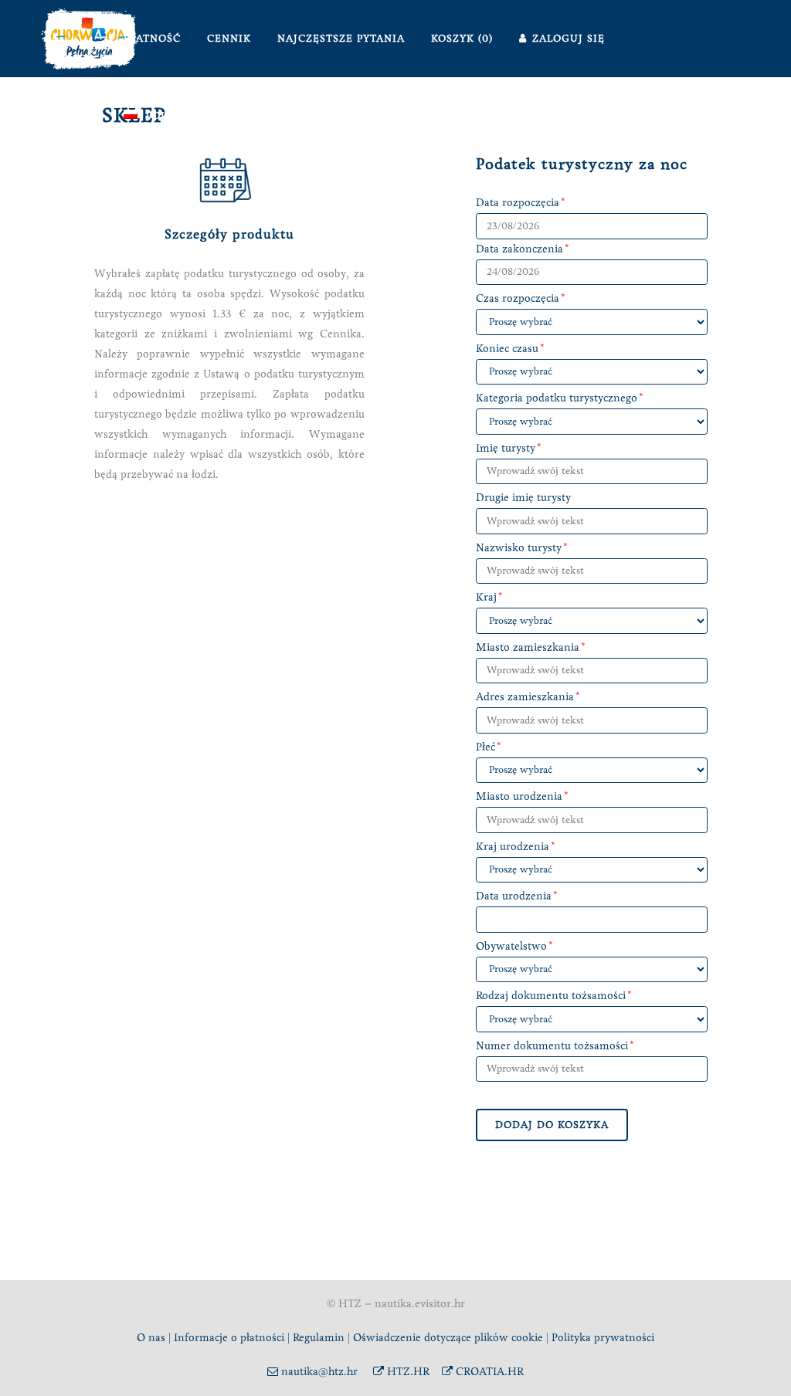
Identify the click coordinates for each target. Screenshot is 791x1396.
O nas (151, 1337)
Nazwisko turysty (519, 547)
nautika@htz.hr (318, 1371)
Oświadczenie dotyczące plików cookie (449, 1337)
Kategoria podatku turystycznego (556, 398)
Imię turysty (505, 448)
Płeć (485, 747)
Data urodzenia (514, 896)
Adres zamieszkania (525, 696)
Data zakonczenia (519, 249)
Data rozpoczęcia (517, 202)
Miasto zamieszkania (527, 647)
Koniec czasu (507, 348)
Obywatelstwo (511, 946)
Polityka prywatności (603, 1337)
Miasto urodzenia (519, 796)
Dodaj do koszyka (552, 1125)
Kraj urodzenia (512, 846)
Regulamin (319, 1337)
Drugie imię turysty (523, 497)
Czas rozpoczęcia (517, 298)
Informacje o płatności (229, 1337)
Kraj (486, 597)
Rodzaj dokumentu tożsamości (551, 995)
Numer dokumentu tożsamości (552, 1045)
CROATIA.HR (488, 1371)
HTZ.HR (406, 1371)
